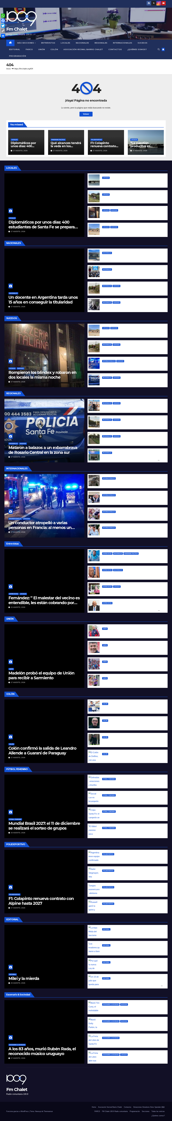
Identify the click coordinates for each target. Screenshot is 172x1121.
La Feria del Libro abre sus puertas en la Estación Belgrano (131, 1058)
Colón (54, 49)
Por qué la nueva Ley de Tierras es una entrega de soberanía (132, 966)
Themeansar (48, 1111)
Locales (65, 43)
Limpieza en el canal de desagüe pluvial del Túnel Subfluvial (132, 198)
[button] (159, 49)
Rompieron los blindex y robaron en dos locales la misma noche (42, 375)
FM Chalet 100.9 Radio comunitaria (115, 1111)
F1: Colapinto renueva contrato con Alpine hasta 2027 (41, 901)
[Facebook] (3, 20)
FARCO (29, 49)
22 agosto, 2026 (18, 607)
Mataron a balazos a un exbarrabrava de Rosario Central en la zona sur (42, 450)
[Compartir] (3, 35)
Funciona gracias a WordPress (17, 1111)
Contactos (115, 49)
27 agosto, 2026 (20, 151)
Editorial (14, 49)
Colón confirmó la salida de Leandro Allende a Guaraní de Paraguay (42, 750)
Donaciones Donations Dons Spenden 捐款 (149, 1107)
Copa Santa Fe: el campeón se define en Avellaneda (128, 815)
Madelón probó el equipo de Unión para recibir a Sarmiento (41, 675)
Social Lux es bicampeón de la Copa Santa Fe (124, 799)
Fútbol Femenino (15, 819)
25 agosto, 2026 (18, 833)
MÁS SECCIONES (26, 43)
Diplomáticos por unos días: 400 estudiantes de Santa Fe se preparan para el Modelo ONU (42, 227)
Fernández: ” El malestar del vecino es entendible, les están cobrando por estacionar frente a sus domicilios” (44, 602)
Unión (41, 49)
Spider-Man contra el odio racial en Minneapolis (125, 515)
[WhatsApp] (3, 15)
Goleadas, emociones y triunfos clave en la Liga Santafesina (132, 783)
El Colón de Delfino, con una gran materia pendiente (128, 758)
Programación (17, 56)
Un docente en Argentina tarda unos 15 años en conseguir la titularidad (43, 300)
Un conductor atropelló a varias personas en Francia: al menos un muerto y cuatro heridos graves (40, 527)
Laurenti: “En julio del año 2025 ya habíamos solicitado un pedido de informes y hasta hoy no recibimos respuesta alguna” (130, 610)
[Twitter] (3, 25)
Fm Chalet (16, 29)
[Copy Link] (3, 30)
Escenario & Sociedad (17, 1044)
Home (94, 1107)
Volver (86, 114)
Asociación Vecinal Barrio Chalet (83, 49)
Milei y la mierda (23, 978)
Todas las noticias (158, 1111)
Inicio (8, 69)
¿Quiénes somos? (137, 49)
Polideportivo (96, 139)
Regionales (101, 43)
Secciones (145, 1111)
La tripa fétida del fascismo (115, 933)
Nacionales (82, 43)
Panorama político (58, 139)
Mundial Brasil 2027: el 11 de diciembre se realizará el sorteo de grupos (44, 826)
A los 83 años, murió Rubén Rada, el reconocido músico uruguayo (42, 1051)
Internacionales (122, 43)
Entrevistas (48, 43)
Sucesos (142, 43)
